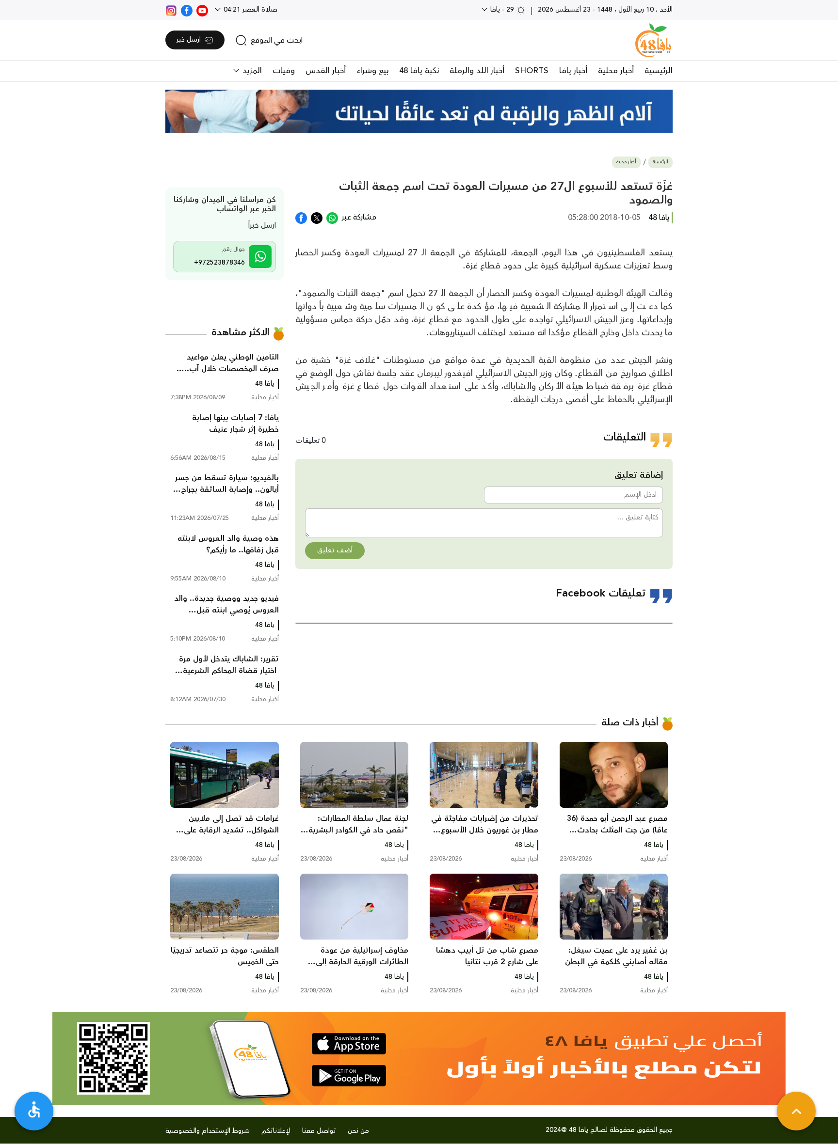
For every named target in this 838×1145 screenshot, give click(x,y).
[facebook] (187, 9)
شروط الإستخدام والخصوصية (207, 1131)
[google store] (349, 1076)
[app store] (349, 1044)
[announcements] (419, 111)
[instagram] (171, 9)
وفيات (284, 70)
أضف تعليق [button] (335, 550)
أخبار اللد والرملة (477, 70)
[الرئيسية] (653, 40)
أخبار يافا (573, 70)
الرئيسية (659, 70)
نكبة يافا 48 (419, 70)
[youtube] (202, 9)
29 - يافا (502, 9)
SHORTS (531, 70)
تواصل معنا (319, 1131)
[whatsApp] (332, 217)
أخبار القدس (326, 70)
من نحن (358, 1131)
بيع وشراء (372, 70)
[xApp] (316, 217)
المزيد (251, 70)
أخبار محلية (616, 70)
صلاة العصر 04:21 (249, 9)
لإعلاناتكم (275, 1131)
